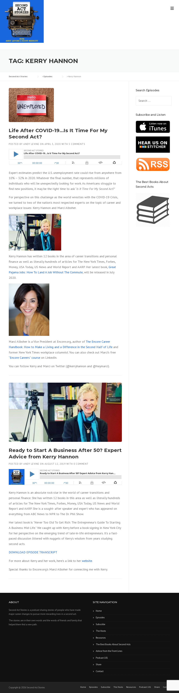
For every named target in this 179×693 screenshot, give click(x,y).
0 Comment (81, 463)
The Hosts (101, 630)
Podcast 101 (102, 657)
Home (99, 610)
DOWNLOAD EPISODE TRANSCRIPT (33, 552)
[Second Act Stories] (22, 21)
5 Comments (77, 144)
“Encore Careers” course (25, 358)
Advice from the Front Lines (109, 651)
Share (98, 664)
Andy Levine (31, 144)
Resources (101, 637)
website (87, 561)
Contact (99, 671)
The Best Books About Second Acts (113, 644)
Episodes (100, 617)
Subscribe (100, 624)
